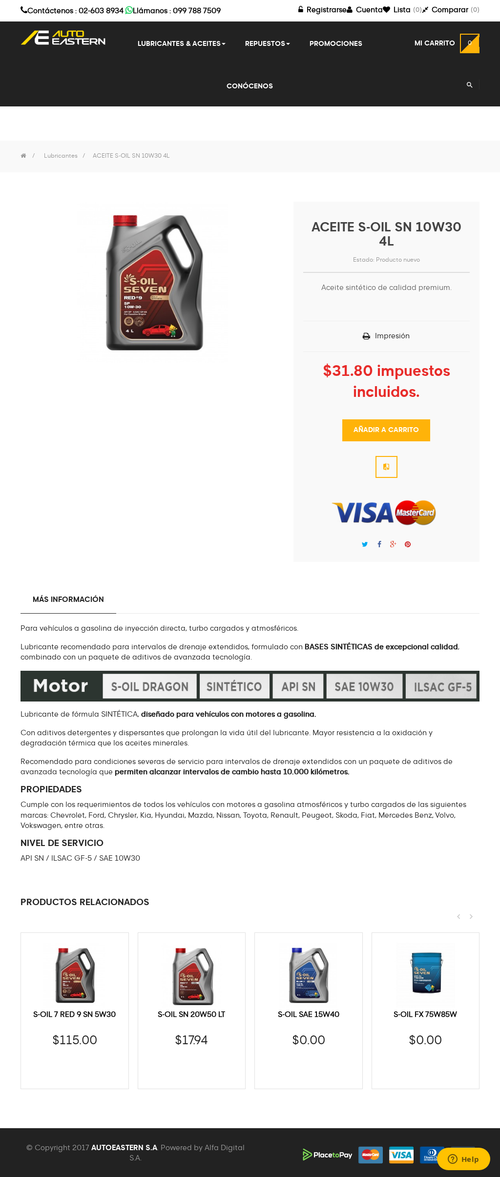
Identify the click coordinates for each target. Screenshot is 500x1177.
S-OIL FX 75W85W (425, 1014)
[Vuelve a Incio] (23, 156)
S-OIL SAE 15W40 (308, 1014)
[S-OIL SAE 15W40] (308, 975)
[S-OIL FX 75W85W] (425, 975)
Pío (365, 544)
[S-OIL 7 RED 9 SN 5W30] (74, 975)
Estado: (364, 260)
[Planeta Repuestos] (63, 37)
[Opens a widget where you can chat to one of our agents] (463, 1160)
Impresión (392, 336)
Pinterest (407, 544)
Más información (68, 599)
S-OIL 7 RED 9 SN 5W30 (74, 1014)
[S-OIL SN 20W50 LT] (192, 975)
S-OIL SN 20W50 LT (191, 1014)
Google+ (393, 544)
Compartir (379, 544)
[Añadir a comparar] (386, 467)
